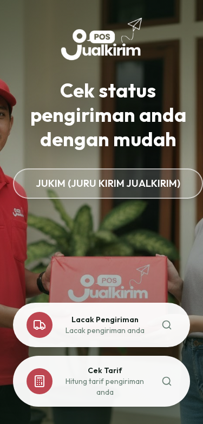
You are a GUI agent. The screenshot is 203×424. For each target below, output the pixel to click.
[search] (166, 325)
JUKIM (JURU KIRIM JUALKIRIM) (108, 183)
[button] (101, 325)
